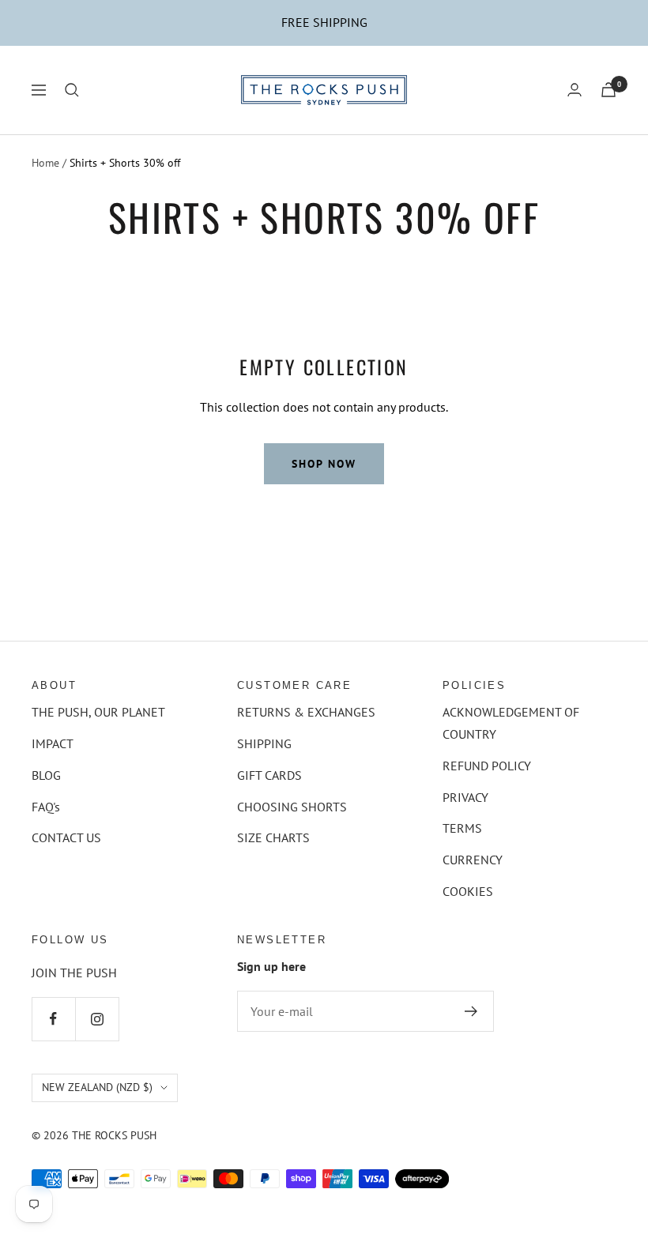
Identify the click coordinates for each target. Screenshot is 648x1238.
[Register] (471, 1011)
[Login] (574, 89)
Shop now (324, 464)
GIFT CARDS (269, 775)
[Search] (72, 90)
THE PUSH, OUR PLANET (98, 712)
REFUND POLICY (487, 765)
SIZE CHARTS (273, 837)
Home (45, 163)
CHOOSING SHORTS (292, 807)
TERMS (462, 828)
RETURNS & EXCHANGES (306, 712)
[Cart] (608, 89)
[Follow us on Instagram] (97, 1018)
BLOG (46, 775)
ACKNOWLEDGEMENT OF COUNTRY (511, 723)
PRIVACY (465, 797)
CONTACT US (66, 837)
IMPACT (52, 743)
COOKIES (468, 891)
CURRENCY (473, 859)
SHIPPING (264, 743)
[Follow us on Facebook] (53, 1018)
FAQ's (46, 807)
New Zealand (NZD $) (97, 1087)
